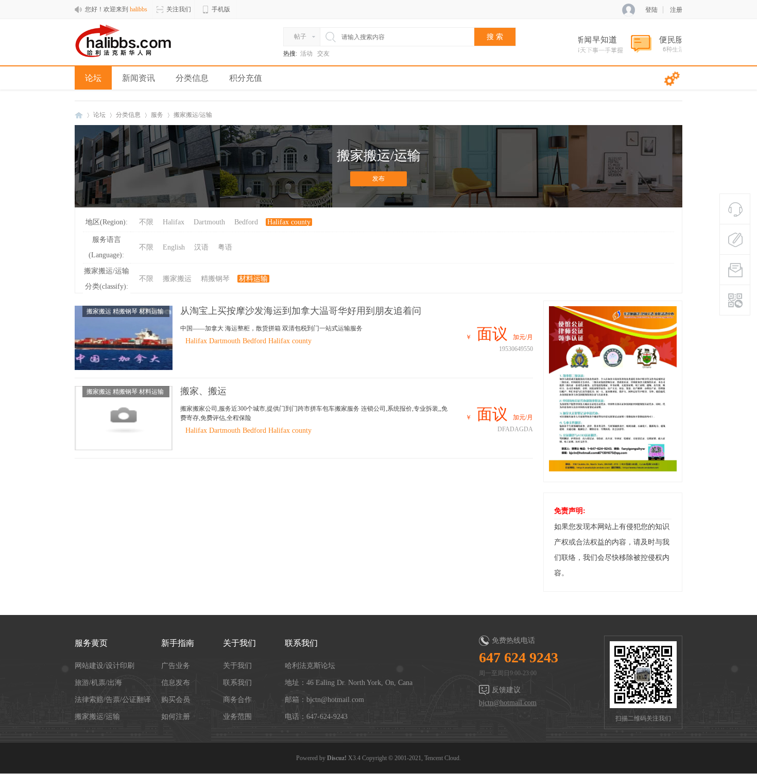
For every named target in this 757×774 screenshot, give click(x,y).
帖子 (300, 36)
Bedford (246, 222)
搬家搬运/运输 (97, 716)
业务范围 (237, 716)
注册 (676, 9)
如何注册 (175, 716)
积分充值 (245, 78)
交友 (323, 53)
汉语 (201, 247)
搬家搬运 (177, 279)
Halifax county (289, 222)
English (174, 247)
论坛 (93, 78)
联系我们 (237, 683)
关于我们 (237, 666)
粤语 (225, 247)
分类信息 (192, 78)
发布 (378, 178)
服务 (157, 114)
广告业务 (175, 666)
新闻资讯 (138, 78)
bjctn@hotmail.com (508, 703)
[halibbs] (130, 55)
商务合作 (237, 699)
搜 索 (495, 37)
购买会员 (175, 699)
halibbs (79, 115)
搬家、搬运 (203, 391)
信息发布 (175, 683)
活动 (306, 53)
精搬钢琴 (215, 279)
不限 (146, 222)
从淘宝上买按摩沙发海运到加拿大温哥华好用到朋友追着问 (300, 311)
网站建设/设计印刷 (104, 666)
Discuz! (337, 758)
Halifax (173, 222)
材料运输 (253, 279)
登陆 (651, 9)
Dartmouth (209, 222)
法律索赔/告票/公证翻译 (113, 699)
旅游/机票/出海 (98, 683)
